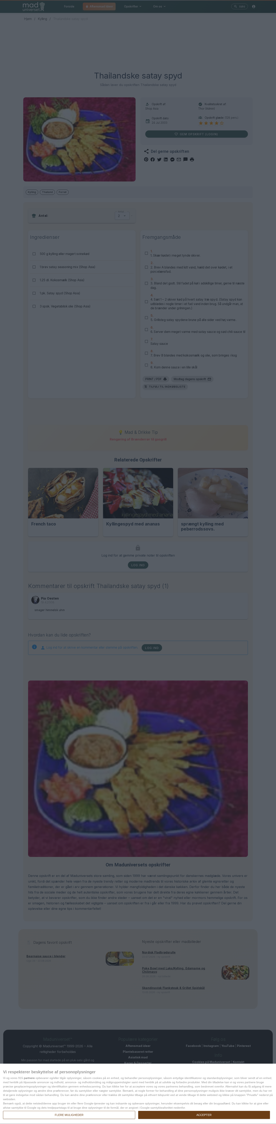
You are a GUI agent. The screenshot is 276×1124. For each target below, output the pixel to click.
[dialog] (138, 1094)
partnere (29, 1078)
